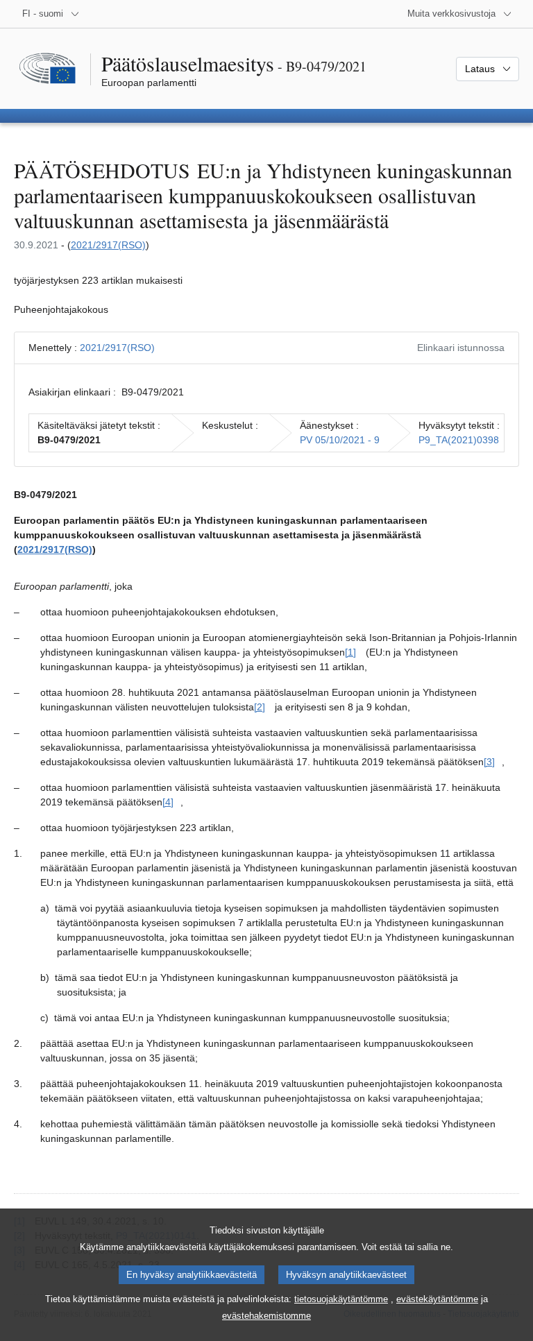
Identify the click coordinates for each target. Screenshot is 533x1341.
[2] (259, 706)
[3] (489, 761)
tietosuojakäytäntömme (341, 1299)
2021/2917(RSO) (108, 244)
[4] (168, 802)
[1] (350, 652)
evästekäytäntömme (437, 1299)
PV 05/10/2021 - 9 (340, 439)
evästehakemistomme (266, 1315)
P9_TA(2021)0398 (458, 439)
